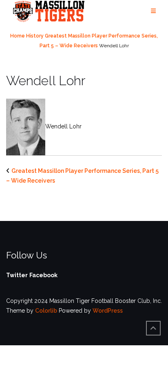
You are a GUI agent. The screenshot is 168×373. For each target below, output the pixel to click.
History (35, 36)
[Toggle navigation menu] (153, 11)
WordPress (108, 310)
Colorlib (46, 310)
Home (17, 36)
